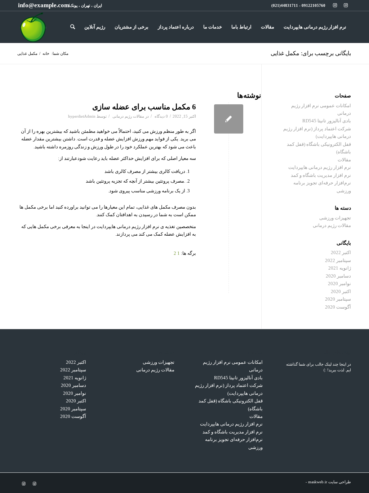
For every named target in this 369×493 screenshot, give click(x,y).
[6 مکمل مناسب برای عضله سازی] (228, 119)
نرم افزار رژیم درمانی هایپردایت (319, 167)
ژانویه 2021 (339, 268)
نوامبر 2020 (339, 283)
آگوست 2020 (338, 307)
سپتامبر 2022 (338, 260)
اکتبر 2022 (341, 252)
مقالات (344, 159)
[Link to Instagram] (345, 5)
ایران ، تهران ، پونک (86, 5)
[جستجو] (73, 27)
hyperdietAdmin (81, 116)
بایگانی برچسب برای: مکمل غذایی (311, 53)
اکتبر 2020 (341, 291)
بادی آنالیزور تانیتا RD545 (326, 120)
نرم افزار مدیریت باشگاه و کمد (321, 175)
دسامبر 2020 (338, 276)
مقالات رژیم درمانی (128, 116)
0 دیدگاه (161, 116)
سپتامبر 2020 (338, 299)
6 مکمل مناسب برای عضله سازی (144, 106)
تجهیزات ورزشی (335, 218)
